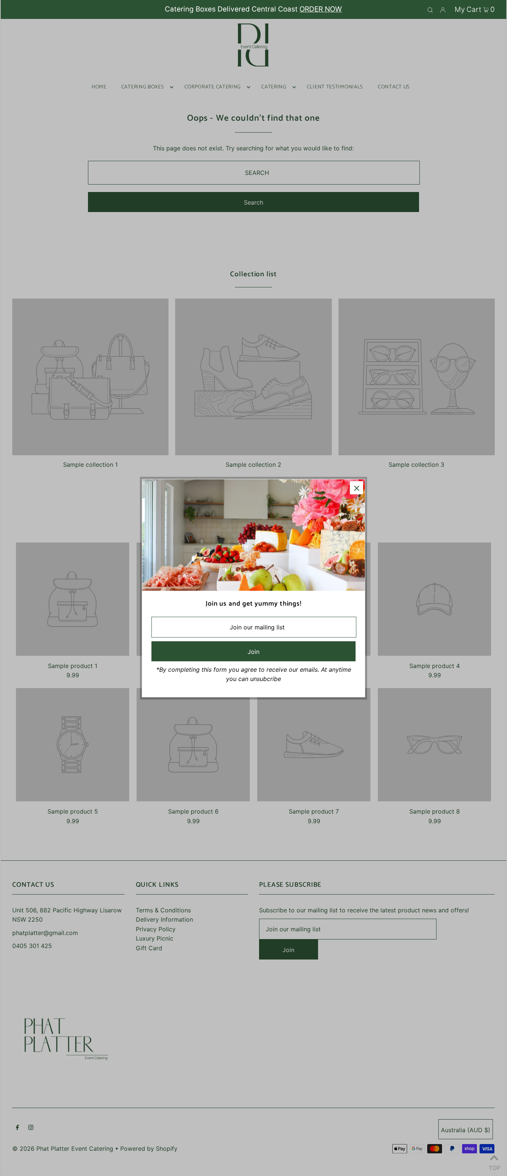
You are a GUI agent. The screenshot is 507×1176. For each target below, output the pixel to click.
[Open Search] (430, 9)
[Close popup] (356, 487)
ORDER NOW (321, 9)
